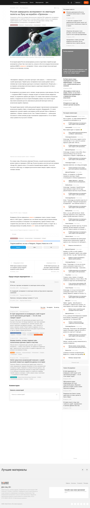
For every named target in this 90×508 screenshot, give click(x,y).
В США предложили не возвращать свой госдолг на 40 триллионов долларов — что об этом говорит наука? (27, 316)
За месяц (56, 307)
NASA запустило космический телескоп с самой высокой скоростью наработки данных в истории (27, 361)
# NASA (39, 377)
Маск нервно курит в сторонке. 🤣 (72, 129)
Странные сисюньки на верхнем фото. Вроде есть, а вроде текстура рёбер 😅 (74, 353)
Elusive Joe (68, 350)
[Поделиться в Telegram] (4, 19)
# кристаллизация (26, 352)
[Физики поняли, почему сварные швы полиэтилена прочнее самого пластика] (53, 346)
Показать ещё (75, 362)
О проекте (79, 483)
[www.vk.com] (75, 504)
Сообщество (24, 2)
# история (19, 334)
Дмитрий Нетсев (69, 313)
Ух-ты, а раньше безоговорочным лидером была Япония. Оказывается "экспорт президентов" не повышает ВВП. (75, 317)
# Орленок (21, 25)
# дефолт (13, 334)
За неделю (50, 307)
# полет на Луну (28, 25)
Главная (15, 2)
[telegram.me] (84, 504)
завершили (23, 66)
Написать (78, 2)
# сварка (42, 352)
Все (32, 276)
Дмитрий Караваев (70, 149)
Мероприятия (39, 2)
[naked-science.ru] (87, 504)
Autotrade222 (68, 127)
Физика (12, 352)
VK (51, 247)
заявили (31, 217)
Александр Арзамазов (70, 136)
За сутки (43, 307)
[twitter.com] (72, 504)
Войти (86, 2)
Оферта (68, 483)
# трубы (20, 354)
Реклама (86, 483)
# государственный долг (33, 333)
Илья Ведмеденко (24, 7)
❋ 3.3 (51, 14)
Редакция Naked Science (25, 295)
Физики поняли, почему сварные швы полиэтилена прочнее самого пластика (24, 341)
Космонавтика (14, 25)
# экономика (30, 334)
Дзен (35, 247)
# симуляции (14, 354)
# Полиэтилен (35, 352)
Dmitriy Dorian (68, 185)
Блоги (31, 2)
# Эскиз (44, 25)
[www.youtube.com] (78, 504)
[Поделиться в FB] (4, 12)
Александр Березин (70, 197)
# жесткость (18, 352)
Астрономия (13, 377)
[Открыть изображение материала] (34, 41)
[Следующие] (87, 469)
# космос (26, 379)
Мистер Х (67, 300)
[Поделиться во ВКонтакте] (4, 22)
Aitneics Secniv (69, 236)
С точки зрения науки (16, 333)
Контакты (73, 483)
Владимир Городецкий (71, 116)
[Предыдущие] (82, 469)
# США (24, 334)
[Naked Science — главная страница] (7, 2)
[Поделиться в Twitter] (4, 15)
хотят (33, 225)
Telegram (18, 247)
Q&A (47, 2)
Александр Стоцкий (70, 162)
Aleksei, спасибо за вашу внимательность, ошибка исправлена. (75, 342)
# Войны (24, 333)
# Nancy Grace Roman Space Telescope (27, 377)
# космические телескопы (17, 379)
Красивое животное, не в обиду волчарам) (75, 165)
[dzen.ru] (81, 504)
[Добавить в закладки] (4, 8)
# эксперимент (37, 25)
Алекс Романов (69, 223)
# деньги (42, 333)
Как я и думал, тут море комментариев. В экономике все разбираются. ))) (74, 119)
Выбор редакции (38, 334)
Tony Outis (68, 274)
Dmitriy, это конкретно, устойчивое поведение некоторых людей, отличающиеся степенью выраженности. (74, 176)
